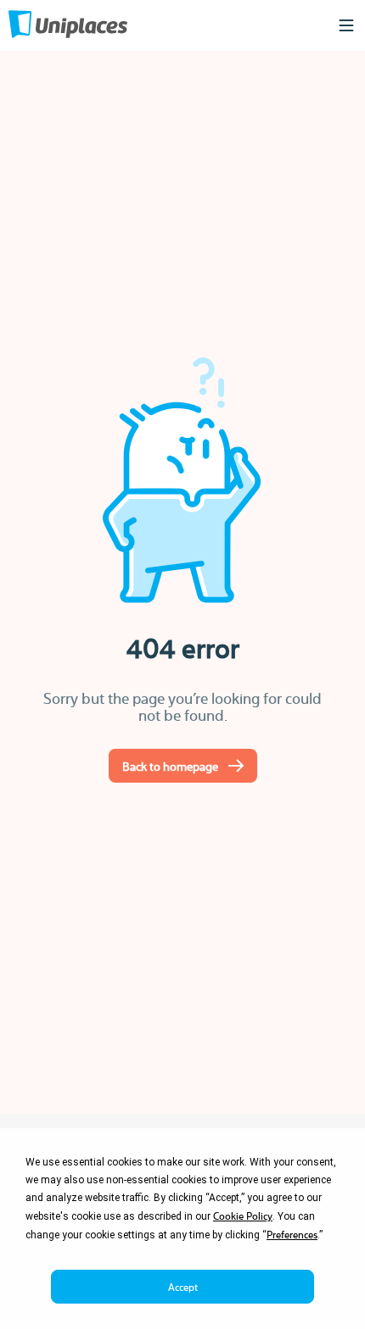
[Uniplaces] (67, 26)
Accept (183, 1286)
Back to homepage (170, 765)
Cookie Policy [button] (242, 1215)
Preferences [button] (292, 1234)
